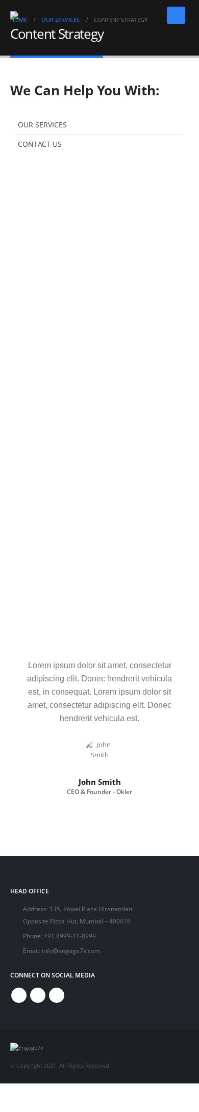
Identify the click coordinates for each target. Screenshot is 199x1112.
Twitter (37, 995)
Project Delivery (51, 622)
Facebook (19, 995)
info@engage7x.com (71, 950)
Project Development (61, 589)
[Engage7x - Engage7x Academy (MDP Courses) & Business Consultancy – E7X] (28, 15)
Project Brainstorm (57, 557)
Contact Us (40, 144)
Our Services (42, 124)
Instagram (56, 995)
